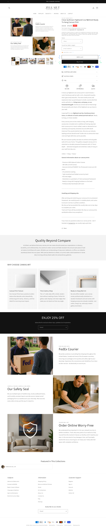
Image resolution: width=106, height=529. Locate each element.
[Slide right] (56, 61)
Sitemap (40, 501)
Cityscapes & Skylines (13, 490)
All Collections (42, 490)
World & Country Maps (13, 496)
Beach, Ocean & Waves (13, 487)
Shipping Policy (42, 481)
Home (39, 487)
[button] (9, 8)
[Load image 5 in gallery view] (49, 61)
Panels (63, 38)
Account (71, 487)
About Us (40, 493)
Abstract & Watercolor (13, 481)
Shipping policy (76, 525)
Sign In (70, 484)
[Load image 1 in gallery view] (15, 61)
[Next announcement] (98, 1)
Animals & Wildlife (12, 484)
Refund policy (52, 525)
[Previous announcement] (8, 1)
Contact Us (71, 223)
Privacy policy (60, 525)
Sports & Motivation (12, 493)
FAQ (39, 499)
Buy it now (80, 62)
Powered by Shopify (43, 525)
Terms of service (67, 525)
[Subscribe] (66, 327)
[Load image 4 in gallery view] (41, 61)
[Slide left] (9, 61)
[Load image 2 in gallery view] (24, 61)
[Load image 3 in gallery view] (32, 61)
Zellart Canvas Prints (34, 525)
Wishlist (71, 490)
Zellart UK (71, 493)
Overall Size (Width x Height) (68, 45)
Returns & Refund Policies (45, 484)
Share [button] (65, 228)
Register (71, 481)
